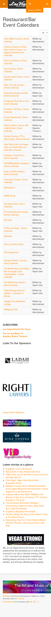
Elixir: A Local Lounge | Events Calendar (14, 86)
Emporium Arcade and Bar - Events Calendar (16, 94)
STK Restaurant (11, 252)
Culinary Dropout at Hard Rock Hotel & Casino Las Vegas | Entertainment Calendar (15, 51)
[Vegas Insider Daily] (17, 453)
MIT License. (20, 598)
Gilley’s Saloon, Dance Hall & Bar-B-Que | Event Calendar (16, 128)
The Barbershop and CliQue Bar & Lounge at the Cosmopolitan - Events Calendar (16, 272)
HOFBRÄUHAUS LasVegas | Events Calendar (17, 165)
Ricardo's (8, 236)
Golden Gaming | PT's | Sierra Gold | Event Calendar (17, 137)
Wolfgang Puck (11, 309)
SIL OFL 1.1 (34, 601)
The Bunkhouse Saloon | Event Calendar (15, 283)
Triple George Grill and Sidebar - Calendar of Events (14, 293)
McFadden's (9, 187)
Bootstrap (6, 596)
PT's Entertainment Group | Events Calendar (16, 213)
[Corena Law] (17, 437)
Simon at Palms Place (14, 244)
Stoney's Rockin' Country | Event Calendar (16, 262)
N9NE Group (10, 195)
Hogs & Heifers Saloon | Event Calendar (15, 173)
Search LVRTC (34, 10)
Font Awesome (8, 601)
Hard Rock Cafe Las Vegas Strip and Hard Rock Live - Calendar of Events (16, 147)
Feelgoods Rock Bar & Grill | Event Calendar (16, 102)
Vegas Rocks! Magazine (13, 412)
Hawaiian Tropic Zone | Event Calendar (14, 156)
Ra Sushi (8, 219)
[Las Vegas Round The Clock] (19, 4)
